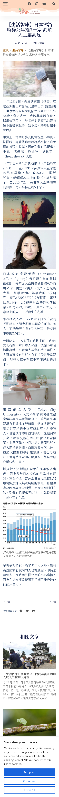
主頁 (6, 50)
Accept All (29, 772)
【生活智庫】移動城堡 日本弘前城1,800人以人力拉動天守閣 (29, 675)
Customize (29, 781)
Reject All (29, 790)
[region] (29, 767)
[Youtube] (44, 3)
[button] (5, 3)
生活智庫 (18, 50)
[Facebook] (29, 3)
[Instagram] (36, 3)
